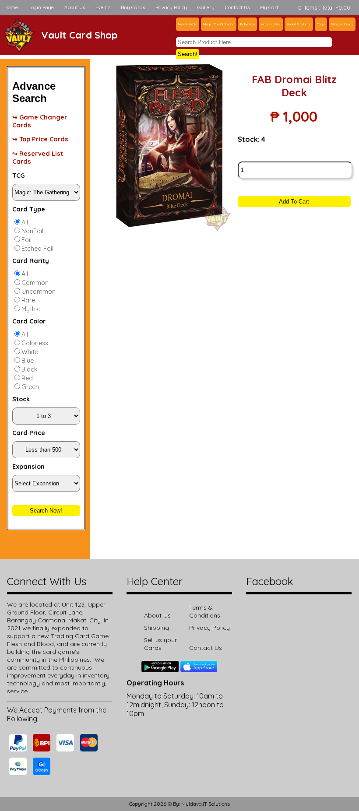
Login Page (41, 7)
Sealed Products (299, 24)
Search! (187, 54)
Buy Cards (133, 7)
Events (102, 7)
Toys (321, 24)
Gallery (206, 7)
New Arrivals (187, 24)
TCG (18, 175)
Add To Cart (294, 201)
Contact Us (237, 7)
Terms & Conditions (204, 611)
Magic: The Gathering (218, 24)
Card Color (29, 321)
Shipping (156, 628)
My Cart (269, 7)
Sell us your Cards (160, 644)
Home (11, 7)
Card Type (28, 209)
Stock (21, 399)
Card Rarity (30, 261)
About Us (74, 7)
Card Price (28, 433)
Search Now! (46, 510)
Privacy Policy (171, 7)
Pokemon (247, 24)
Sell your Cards (342, 24)
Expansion (28, 466)
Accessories (271, 24)
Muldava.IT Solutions (205, 803)
